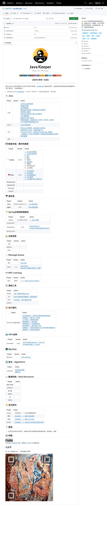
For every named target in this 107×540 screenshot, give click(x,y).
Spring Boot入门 (35, 226)
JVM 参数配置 (25, 116)
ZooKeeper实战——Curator (31, 344)
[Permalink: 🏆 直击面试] (4, 405)
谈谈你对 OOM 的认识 (27, 118)
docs (7, 27)
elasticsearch (93, 33)
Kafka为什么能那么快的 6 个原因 (31, 268)
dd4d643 (57, 23)
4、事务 (27, 158)
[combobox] (58, 18)
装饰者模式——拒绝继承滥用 (31, 323)
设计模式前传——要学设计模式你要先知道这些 (36, 315)
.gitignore (8, 34)
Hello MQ (23, 263)
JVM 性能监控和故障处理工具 (30, 122)
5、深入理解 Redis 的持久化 (33, 179)
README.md (9, 37)
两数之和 (17, 372)
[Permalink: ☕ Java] (4, 96)
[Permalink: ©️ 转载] (4, 435)
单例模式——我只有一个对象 (31, 317)
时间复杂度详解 (19, 370)
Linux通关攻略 (33, 204)
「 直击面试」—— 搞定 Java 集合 (23, 419)
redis (84, 38)
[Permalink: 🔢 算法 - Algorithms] (4, 362)
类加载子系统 (25, 106)
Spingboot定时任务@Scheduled (39, 228)
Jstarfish (8, 9)
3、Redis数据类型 (30, 175)
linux (93, 35)
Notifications (79, 8)
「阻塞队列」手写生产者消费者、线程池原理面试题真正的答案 (39, 134)
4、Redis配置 (29, 177)
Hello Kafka (24, 266)
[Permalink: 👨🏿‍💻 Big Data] (4, 349)
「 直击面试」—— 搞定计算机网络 (23, 416)
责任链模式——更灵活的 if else (31, 325)
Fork (89, 8)
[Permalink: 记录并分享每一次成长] (4, 80)
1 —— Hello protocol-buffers (30, 281)
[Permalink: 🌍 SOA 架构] (4, 334)
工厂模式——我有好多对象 (30, 319)
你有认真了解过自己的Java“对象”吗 (31, 114)
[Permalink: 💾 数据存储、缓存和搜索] (4, 144)
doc (13, 23)
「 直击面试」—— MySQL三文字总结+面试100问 (28, 422)
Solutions (19, 3)
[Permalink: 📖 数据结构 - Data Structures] (4, 377)
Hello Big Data (26, 357)
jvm (83, 35)
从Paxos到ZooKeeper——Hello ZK (33, 342)
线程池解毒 (24, 136)
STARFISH (14, 443)
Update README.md (39, 37)
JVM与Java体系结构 (27, 104)
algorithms (85, 33)
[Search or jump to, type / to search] (85, 3)
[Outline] (76, 42)
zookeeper (93, 38)
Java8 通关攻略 (25, 125)
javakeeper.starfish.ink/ (90, 30)
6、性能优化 (28, 162)
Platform (10, 3)
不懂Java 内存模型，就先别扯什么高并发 (33, 128)
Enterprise (50, 3)
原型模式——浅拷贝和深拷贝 (31, 329)
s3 (88, 38)
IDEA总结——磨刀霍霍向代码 (22, 300)
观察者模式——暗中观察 (29, 321)
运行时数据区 (25, 108)
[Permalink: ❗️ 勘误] (4, 427)
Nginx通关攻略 (33, 207)
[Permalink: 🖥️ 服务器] (4, 196)
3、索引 (27, 156)
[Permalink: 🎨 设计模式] (4, 307)
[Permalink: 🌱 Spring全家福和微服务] (4, 212)
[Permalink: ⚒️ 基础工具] (4, 285)
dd (35, 34)
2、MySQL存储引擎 (31, 154)
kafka (88, 35)
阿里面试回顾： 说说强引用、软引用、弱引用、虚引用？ (37, 120)
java (100, 33)
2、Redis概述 (29, 173)
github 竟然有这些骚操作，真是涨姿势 (25, 297)
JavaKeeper (17, 9)
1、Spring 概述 (34, 220)
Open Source (39, 3)
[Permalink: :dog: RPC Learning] (4, 273)
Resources (28, 3)
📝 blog (36, 31)
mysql (97, 35)
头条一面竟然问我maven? (21, 293)
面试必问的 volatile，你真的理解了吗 (32, 130)
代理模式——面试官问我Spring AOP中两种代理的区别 (38, 327)
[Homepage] (4, 3)
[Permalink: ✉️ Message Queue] (4, 255)
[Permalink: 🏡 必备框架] (4, 236)
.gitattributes (9, 31)
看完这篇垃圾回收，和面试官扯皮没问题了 (33, 110)
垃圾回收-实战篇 (26, 112)
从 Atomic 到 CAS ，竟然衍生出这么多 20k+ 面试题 (36, 132)
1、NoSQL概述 (29, 171)
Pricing (59, 3)
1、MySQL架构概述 (31, 152)
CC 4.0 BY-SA (29, 443)
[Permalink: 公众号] (4, 447)
